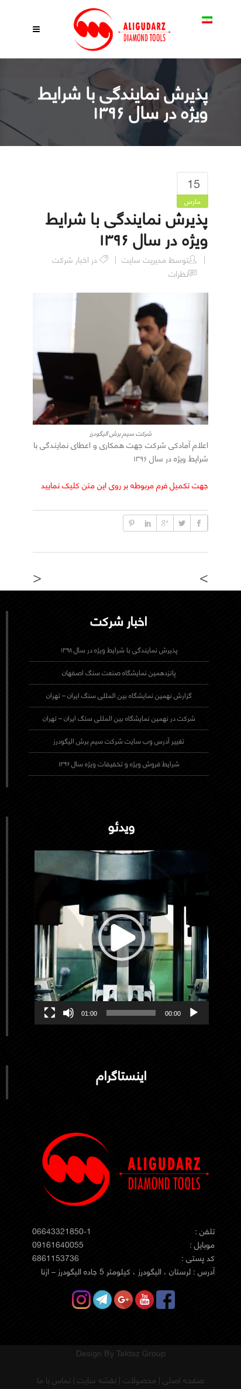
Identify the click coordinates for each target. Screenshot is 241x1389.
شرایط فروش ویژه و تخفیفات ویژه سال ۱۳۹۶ (119, 763)
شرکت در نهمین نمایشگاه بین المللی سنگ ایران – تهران (119, 718)
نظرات (178, 274)
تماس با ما (54, 1380)
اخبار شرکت (70, 260)
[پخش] (193, 1013)
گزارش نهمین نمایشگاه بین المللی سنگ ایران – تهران (119, 695)
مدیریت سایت (144, 260)
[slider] (131, 1013)
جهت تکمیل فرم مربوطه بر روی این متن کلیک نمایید (124, 485)
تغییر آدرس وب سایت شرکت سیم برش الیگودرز (118, 741)
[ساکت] (68, 1013)
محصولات (138, 1380)
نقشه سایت (95, 1380)
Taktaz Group (141, 1353)
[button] (121, 937)
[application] (122, 937)
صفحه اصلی (182, 1380)
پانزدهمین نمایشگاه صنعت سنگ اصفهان (119, 672)
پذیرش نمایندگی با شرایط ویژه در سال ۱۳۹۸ (119, 650)
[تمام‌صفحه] (50, 1013)
